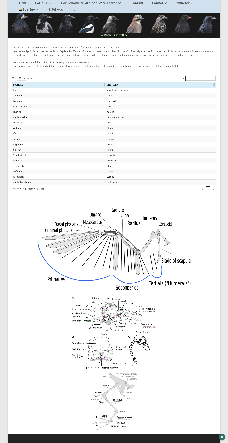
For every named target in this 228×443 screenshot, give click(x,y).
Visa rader (22, 78)
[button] (104, 85)
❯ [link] (213, 188)
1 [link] (208, 188)
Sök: (182, 78)
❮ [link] (203, 188)
